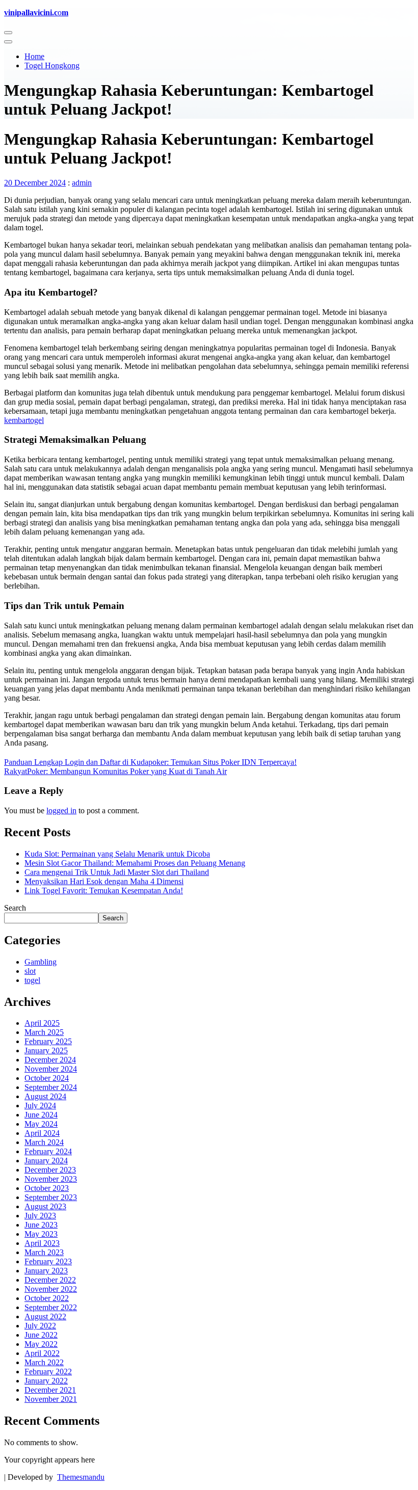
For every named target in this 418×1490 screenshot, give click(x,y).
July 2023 (40, 1215)
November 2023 (50, 1179)
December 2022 (50, 1279)
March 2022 (44, 1362)
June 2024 (41, 1114)
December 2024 (50, 1059)
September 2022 (50, 1307)
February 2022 (48, 1371)
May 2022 (41, 1344)
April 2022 (42, 1353)
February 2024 (48, 1151)
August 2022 (45, 1316)
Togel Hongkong (52, 65)
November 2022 (50, 1289)
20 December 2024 (35, 182)
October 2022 (46, 1298)
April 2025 (42, 1023)
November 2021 (50, 1399)
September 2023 (50, 1197)
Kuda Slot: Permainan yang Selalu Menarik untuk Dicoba (117, 853)
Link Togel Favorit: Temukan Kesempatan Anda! (103, 890)
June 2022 (41, 1335)
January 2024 (46, 1160)
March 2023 (44, 1252)
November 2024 (50, 1069)
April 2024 (42, 1133)
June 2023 (41, 1224)
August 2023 (45, 1206)
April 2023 (42, 1243)
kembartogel (24, 420)
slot (30, 971)
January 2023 (46, 1270)
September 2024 (50, 1087)
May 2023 (41, 1234)
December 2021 (50, 1390)
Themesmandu (80, 1477)
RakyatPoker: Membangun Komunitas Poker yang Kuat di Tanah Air (115, 771)
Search (15, 907)
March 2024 (44, 1142)
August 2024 (45, 1096)
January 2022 (46, 1380)
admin (82, 182)
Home (34, 56)
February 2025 (48, 1041)
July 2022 (40, 1325)
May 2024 (41, 1124)
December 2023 (50, 1169)
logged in (61, 810)
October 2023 (46, 1188)
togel (32, 980)
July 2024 (40, 1105)
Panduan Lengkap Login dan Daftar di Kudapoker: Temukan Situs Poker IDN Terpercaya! (150, 762)
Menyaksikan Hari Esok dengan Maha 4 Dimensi (104, 881)
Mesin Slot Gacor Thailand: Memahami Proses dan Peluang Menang (134, 863)
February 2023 (48, 1261)
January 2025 (46, 1050)
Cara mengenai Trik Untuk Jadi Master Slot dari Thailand (116, 872)
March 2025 (44, 1032)
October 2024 (46, 1078)
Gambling (40, 961)
